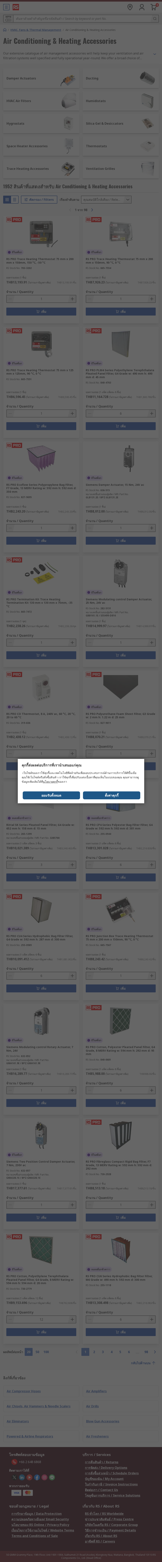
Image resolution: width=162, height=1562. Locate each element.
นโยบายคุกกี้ (50, 781)
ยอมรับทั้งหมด (51, 795)
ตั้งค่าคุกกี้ (112, 795)
